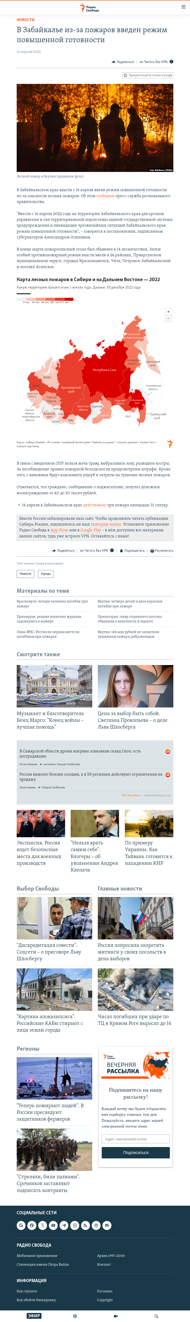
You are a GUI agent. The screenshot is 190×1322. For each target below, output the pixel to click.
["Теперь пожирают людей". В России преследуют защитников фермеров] (54, 1078)
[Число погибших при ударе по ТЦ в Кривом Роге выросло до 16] (135, 989)
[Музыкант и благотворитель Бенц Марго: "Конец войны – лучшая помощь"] (54, 686)
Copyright (105, 1300)
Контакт (104, 1265)
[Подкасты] (96, 1225)
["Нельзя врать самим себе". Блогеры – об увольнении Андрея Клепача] (95, 823)
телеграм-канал (106, 525)
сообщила (105, 196)
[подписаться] (106, 1225)
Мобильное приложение (37, 1256)
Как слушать (27, 1291)
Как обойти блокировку (36, 1300)
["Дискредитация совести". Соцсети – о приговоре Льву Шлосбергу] (54, 918)
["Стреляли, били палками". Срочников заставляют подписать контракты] (54, 1150)
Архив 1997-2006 (111, 1256)
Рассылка (105, 1291)
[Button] (123, 62)
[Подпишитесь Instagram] (74, 1225)
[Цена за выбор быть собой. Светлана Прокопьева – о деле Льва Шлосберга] (135, 686)
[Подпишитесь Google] (21, 1225)
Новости (26, 20)
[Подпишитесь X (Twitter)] (42, 1225)
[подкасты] (75, 1316)
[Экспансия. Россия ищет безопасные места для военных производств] (41, 823)
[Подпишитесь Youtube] (53, 1225)
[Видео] (116, 1316)
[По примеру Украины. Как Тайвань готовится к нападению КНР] (149, 823)
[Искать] (156, 1316)
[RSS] (85, 1225)
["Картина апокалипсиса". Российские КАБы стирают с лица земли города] (54, 989)
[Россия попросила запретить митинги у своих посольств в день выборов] (135, 918)
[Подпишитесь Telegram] (64, 1225)
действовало (95, 505)
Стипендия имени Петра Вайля (43, 1265)
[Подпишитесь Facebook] (31, 1225)
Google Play (90, 530)
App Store (59, 530)
